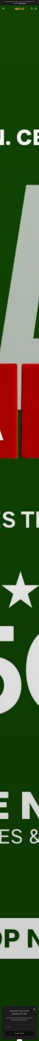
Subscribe (19, 1033)
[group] (19, 523)
